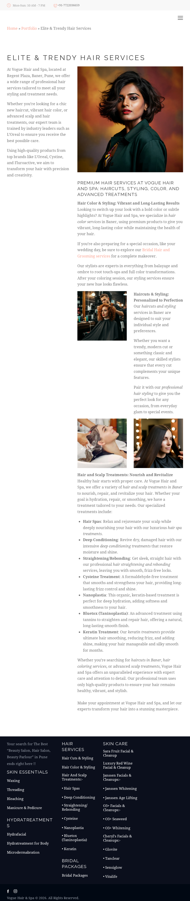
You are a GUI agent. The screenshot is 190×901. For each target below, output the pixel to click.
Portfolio (29, 28)
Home (12, 28)
